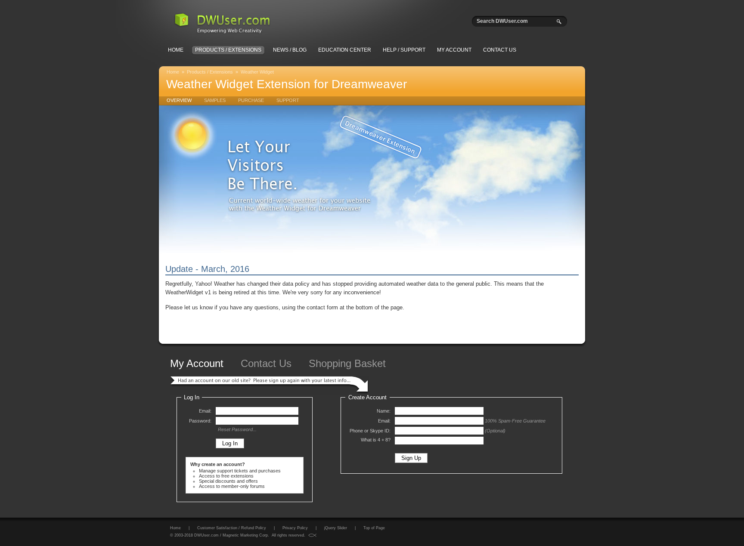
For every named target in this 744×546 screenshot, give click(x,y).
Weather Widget (257, 71)
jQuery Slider (335, 528)
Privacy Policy (295, 528)
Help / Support (404, 50)
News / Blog (290, 50)
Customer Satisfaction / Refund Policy (231, 528)
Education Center (344, 50)
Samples (215, 100)
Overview (179, 100)
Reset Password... (237, 429)
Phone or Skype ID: (370, 430)
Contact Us (499, 50)
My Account (454, 50)
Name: (384, 410)
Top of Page (374, 528)
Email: (205, 410)
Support (287, 100)
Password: (200, 420)
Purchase (251, 100)
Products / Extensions (228, 50)
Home (175, 50)
